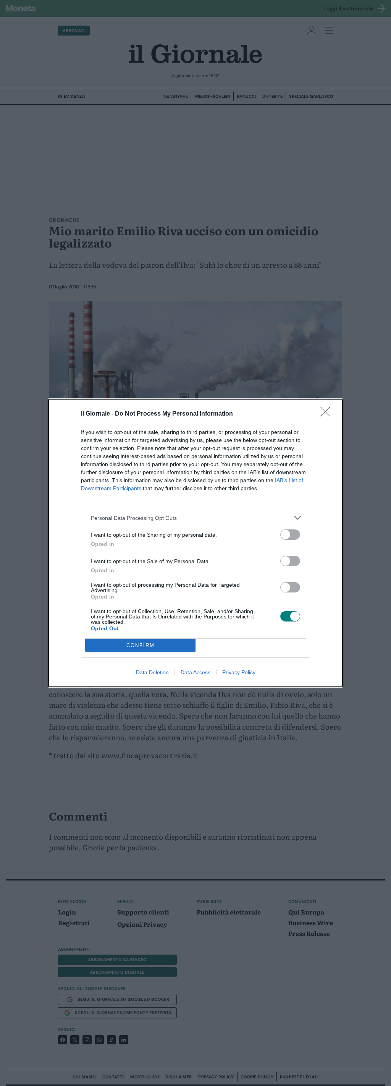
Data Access (195, 672)
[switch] (290, 534)
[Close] (327, 414)
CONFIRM (140, 645)
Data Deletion (152, 672)
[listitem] (195, 518)
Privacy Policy (238, 672)
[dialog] (195, 543)
